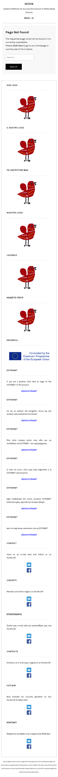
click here (18, 45)
